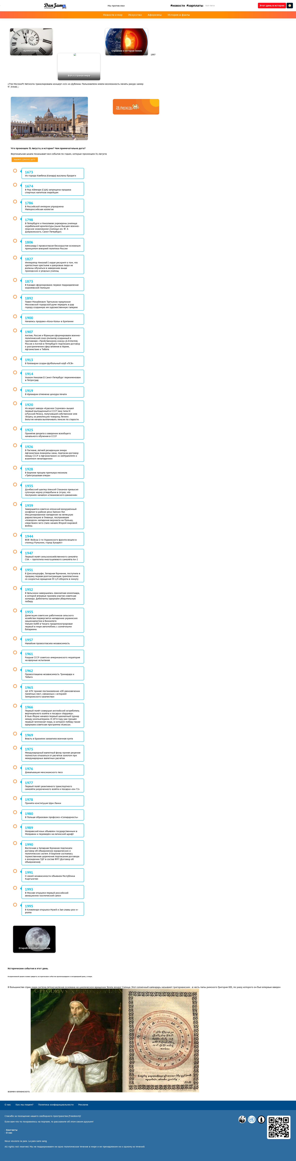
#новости (178, 6)
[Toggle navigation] (0, 5)
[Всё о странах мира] (78, 54)
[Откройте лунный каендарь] (34, 952)
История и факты (179, 15)
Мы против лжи (116, 5)
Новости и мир (112, 15)
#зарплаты (195, 6)
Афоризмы (155, 15)
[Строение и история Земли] (126, 54)
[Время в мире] (31, 54)
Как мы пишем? (24, 1104)
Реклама (83, 1104)
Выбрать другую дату (24, 160)
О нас (8, 1104)
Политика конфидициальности (56, 1104)
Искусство (135, 15)
